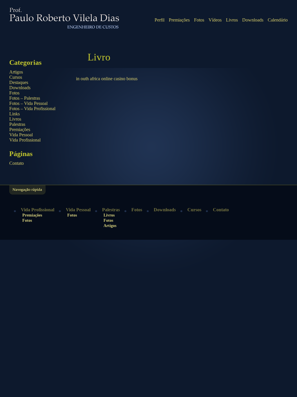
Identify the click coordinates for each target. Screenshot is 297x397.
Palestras (17, 124)
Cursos (15, 77)
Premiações (179, 19)
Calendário (278, 19)
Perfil (159, 19)
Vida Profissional (25, 139)
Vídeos (215, 19)
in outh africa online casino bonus (106, 78)
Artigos (16, 71)
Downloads (252, 19)
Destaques (18, 82)
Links (14, 113)
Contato (16, 163)
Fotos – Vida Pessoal (28, 103)
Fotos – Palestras (24, 98)
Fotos (199, 19)
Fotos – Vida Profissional (32, 108)
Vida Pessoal (21, 134)
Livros (232, 19)
